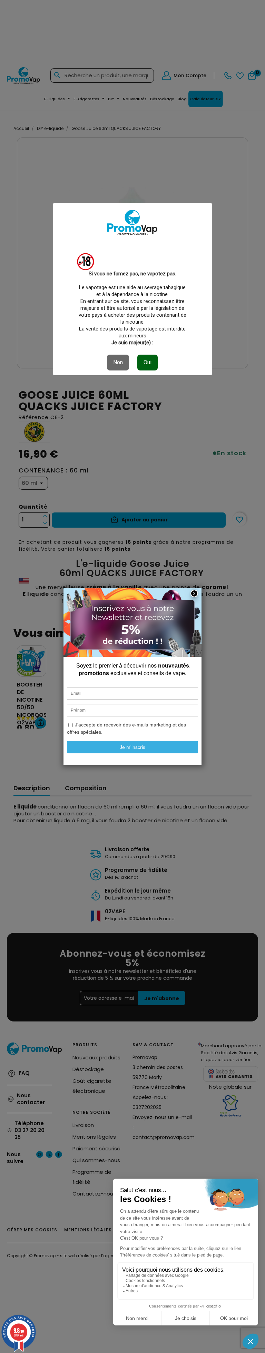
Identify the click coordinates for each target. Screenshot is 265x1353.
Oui (147, 362)
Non (118, 362)
